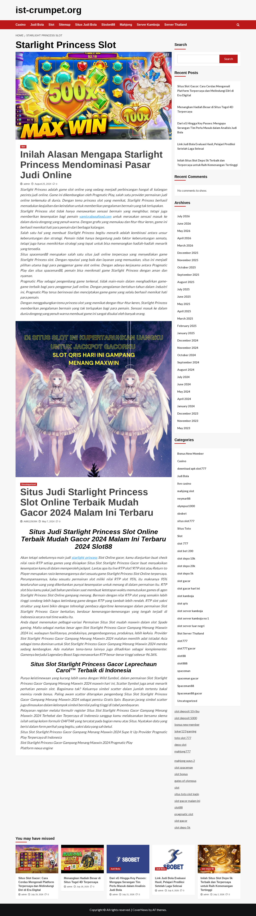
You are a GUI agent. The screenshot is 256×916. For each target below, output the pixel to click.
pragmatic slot (183, 814)
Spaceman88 (185, 685)
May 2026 (183, 230)
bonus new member (187, 724)
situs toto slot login (186, 794)
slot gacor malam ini (187, 800)
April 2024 (184, 398)
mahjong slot (185, 491)
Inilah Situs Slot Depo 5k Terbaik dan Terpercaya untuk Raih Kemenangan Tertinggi (207, 163)
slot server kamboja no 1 (193, 618)
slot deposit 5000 (185, 718)
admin (27, 184)
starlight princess (84, 557)
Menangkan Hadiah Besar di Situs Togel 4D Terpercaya (205, 109)
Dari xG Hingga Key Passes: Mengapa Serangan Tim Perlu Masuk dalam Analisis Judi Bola (207, 128)
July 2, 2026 (218, 894)
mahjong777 (182, 751)
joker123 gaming (185, 731)
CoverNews (140, 910)
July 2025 (183, 289)
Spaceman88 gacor (189, 693)
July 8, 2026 (173, 890)
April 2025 (184, 311)
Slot (51, 24)
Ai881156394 (30, 521)
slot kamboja (185, 596)
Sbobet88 (108, 24)
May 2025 (183, 304)
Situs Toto (184, 528)
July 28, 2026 (83, 886)
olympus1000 (186, 506)
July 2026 (183, 216)
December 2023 (187, 413)
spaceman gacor (187, 678)
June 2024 (184, 384)
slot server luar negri (190, 626)
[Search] (238, 25)
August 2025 (185, 282)
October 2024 (186, 355)
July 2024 (183, 377)
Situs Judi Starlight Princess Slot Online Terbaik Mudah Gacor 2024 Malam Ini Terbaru (86, 502)
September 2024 (188, 362)
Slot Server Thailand (190, 633)
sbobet (182, 513)
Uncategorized (28, 484)
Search (180, 45)
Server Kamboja (148, 24)
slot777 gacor (186, 648)
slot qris (182, 603)
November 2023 (187, 420)
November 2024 (187, 347)
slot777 (182, 641)
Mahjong (126, 24)
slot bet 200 (185, 551)
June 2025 (184, 296)
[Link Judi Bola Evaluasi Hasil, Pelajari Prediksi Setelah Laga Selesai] (173, 859)
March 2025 (185, 318)
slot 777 (182, 543)
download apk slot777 (191, 468)
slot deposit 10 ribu (186, 711)
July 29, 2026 (37, 894)
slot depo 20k (186, 566)
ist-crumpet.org (49, 10)
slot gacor (183, 581)
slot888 (182, 663)
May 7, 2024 (48, 521)
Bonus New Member (190, 453)
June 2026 (184, 223)
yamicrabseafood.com (95, 216)
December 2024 (187, 340)
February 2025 (187, 325)
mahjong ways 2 (184, 760)
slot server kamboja (190, 611)
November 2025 (187, 260)
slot (176, 787)
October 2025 (186, 267)
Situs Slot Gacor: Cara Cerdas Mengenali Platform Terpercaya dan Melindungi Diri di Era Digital (205, 90)
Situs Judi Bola (86, 24)
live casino (184, 483)
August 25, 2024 (43, 184)
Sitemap (64, 24)
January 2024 (186, 406)
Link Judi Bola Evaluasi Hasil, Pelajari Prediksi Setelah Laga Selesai (206, 146)
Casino (21, 24)
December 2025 (187, 252)
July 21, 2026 (128, 894)
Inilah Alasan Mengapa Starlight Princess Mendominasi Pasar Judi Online (91, 164)
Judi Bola (37, 24)
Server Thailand (175, 24)
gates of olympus (185, 780)
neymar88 (183, 498)
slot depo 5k (185, 573)
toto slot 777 (182, 738)
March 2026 (185, 245)
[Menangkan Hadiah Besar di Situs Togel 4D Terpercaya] (82, 859)
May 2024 (183, 391)
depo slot (180, 744)
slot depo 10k (186, 558)
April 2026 (184, 238)
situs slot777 (185, 521)
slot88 (181, 655)
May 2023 (183, 428)
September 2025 (188, 274)
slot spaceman (183, 767)
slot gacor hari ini (188, 588)
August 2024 (185, 369)
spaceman (183, 670)
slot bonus (181, 774)
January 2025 (186, 333)
